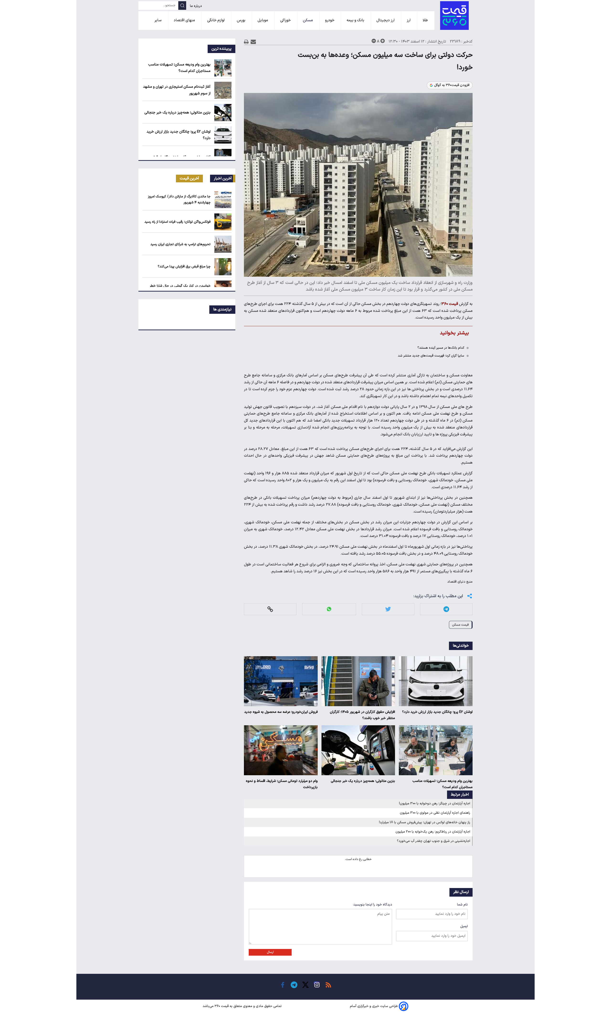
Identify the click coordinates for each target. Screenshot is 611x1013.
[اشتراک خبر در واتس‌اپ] (329, 609)
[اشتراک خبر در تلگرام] (446, 609)
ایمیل (464, 926)
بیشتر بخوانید (454, 333)
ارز (409, 20)
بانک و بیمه (356, 20)
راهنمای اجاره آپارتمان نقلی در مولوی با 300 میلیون (435, 812)
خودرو (330, 20)
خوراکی (286, 20)
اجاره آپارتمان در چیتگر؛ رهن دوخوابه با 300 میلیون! (434, 803)
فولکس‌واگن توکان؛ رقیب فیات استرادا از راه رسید (177, 221)
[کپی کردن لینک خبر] (270, 609)
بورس (241, 20)
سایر (158, 20)
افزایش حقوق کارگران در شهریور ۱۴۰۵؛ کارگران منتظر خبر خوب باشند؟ (362, 715)
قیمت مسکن (460, 625)
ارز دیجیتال (385, 20)
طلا (426, 20)
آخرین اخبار (223, 178)
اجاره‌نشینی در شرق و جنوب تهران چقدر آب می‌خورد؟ (433, 841)
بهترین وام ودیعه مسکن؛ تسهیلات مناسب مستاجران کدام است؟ (442, 784)
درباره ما (196, 6)
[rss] (328, 985)
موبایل (263, 20)
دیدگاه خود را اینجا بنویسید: (372, 904)
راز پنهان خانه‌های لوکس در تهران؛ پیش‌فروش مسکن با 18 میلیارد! (424, 822)
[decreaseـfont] (374, 40)
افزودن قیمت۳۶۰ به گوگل (451, 85)
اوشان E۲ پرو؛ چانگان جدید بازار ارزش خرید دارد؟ (437, 712)
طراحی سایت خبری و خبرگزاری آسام (374, 1006)
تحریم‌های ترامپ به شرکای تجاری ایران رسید (180, 244)
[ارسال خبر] (253, 41)
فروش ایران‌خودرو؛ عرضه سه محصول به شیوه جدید (281, 712)
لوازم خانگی (216, 20)
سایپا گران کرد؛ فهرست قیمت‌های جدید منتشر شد (431, 355)
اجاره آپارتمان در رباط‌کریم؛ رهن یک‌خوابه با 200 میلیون (432, 831)
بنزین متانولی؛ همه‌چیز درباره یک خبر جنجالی (363, 781)
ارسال (270, 952)
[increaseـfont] (382, 40)
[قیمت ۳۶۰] (454, 15)
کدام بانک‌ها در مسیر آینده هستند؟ (440, 347)
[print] (246, 41)
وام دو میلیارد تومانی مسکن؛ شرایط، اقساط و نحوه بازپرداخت (282, 784)
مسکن (308, 20)
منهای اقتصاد (185, 20)
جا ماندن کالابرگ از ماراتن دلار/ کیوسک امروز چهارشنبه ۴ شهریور (179, 199)
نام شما (462, 904)
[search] (182, 5)
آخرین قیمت (189, 178)
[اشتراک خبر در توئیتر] (388, 609)
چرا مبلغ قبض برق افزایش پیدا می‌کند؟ (184, 266)
